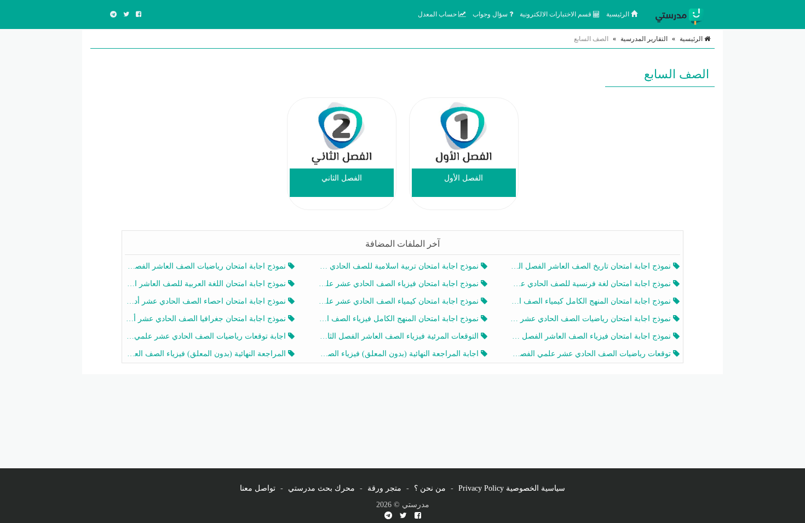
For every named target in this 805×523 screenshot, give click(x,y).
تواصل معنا (257, 488)
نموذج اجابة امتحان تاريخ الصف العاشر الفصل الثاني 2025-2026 (591, 266)
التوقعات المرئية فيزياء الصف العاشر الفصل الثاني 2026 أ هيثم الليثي (399, 336)
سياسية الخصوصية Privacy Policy (511, 488)
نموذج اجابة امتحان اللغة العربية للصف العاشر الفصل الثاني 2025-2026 (206, 284)
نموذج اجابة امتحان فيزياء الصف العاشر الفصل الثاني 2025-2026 (591, 336)
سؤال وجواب (491, 14)
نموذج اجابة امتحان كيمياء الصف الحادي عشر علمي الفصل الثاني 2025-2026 (399, 301)
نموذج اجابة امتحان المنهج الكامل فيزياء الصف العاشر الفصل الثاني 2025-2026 (399, 319)
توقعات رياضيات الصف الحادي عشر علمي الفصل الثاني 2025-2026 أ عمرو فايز (591, 354)
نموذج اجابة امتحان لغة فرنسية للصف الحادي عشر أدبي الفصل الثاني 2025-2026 (591, 284)
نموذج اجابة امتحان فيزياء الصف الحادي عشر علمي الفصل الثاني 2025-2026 (399, 284)
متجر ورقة (384, 488)
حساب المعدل (438, 14)
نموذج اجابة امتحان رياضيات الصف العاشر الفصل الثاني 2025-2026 (206, 266)
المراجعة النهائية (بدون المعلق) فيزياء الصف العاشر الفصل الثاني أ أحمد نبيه (206, 354)
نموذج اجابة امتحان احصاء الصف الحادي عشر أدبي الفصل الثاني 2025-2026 (206, 301)
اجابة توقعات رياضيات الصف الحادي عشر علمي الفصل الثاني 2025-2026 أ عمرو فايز (206, 336)
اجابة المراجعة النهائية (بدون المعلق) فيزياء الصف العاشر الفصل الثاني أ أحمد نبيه (399, 354)
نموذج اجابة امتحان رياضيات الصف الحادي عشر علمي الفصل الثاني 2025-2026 (591, 319)
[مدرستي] (682, 14)
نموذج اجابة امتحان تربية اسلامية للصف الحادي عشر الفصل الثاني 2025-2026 (399, 266)
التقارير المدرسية (644, 39)
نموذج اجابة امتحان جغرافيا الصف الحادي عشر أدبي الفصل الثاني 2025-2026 (206, 319)
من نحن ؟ (430, 488)
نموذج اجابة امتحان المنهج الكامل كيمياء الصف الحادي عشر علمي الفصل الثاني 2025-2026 (591, 301)
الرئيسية (618, 14)
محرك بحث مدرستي (321, 488)
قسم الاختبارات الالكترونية (556, 14)
